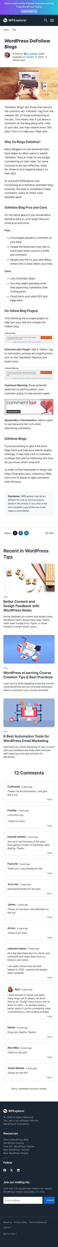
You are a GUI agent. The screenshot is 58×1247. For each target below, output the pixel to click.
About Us (7, 1222)
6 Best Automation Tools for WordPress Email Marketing (26, 738)
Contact (7, 1227)
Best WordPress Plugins (15, 1153)
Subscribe (51, 1200)
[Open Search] (45, 20)
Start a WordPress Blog (15, 1139)
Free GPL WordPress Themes (18, 1146)
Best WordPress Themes (16, 1149)
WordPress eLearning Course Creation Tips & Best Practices (28, 675)
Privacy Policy (20, 1222)
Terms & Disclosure (38, 1222)
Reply (49, 799)
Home (6, 29)
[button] (52, 20)
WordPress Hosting (13, 1143)
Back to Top (10, 1234)
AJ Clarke (32, 53)
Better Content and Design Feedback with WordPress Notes (21, 606)
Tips (14, 29)
